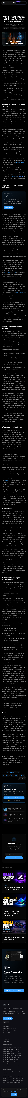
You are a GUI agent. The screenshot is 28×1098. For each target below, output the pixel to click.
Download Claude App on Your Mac (11, 1049)
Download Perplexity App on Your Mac (12, 1055)
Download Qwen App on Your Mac (11, 1063)
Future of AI (21, 28)
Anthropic (14, 478)
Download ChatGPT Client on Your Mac (12, 1047)
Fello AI (7, 3)
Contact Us (5, 1037)
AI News (7, 9)
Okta (14, 272)
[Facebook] (4, 1022)
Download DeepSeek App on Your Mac (12, 1053)
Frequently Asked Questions (9, 1030)
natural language (20, 292)
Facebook (11, 772)
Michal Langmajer (8, 24)
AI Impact (6, 28)
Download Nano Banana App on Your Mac (12, 1066)
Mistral (6, 480)
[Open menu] (13, 2)
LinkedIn (6, 775)
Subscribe (14, 857)
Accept (14, 1094)
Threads (15, 775)
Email (22, 775)
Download (21, 2)
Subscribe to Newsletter (8, 1035)
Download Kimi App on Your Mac (10, 1059)
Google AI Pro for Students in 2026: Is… (12, 1082)
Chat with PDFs (6, 1032)
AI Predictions (14, 28)
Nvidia (10, 494)
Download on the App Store (14, 990)
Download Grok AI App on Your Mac (11, 1057)
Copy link (23, 778)
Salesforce (7, 272)
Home (3, 9)
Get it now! (8, 1018)
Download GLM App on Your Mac (10, 1061)
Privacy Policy (6, 1041)
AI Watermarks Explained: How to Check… (12, 1071)
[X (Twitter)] (7, 1022)
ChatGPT (14, 176)
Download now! (8, 207)
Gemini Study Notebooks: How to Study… (12, 1076)
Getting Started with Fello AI (9, 1028)
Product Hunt (22, 253)
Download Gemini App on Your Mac (11, 1051)
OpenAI (9, 478)
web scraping (20, 162)
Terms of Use (6, 1039)
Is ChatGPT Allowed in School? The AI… (12, 1074)
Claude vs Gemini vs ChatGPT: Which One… (13, 1078)
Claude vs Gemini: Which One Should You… (13, 1080)
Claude (21, 176)
